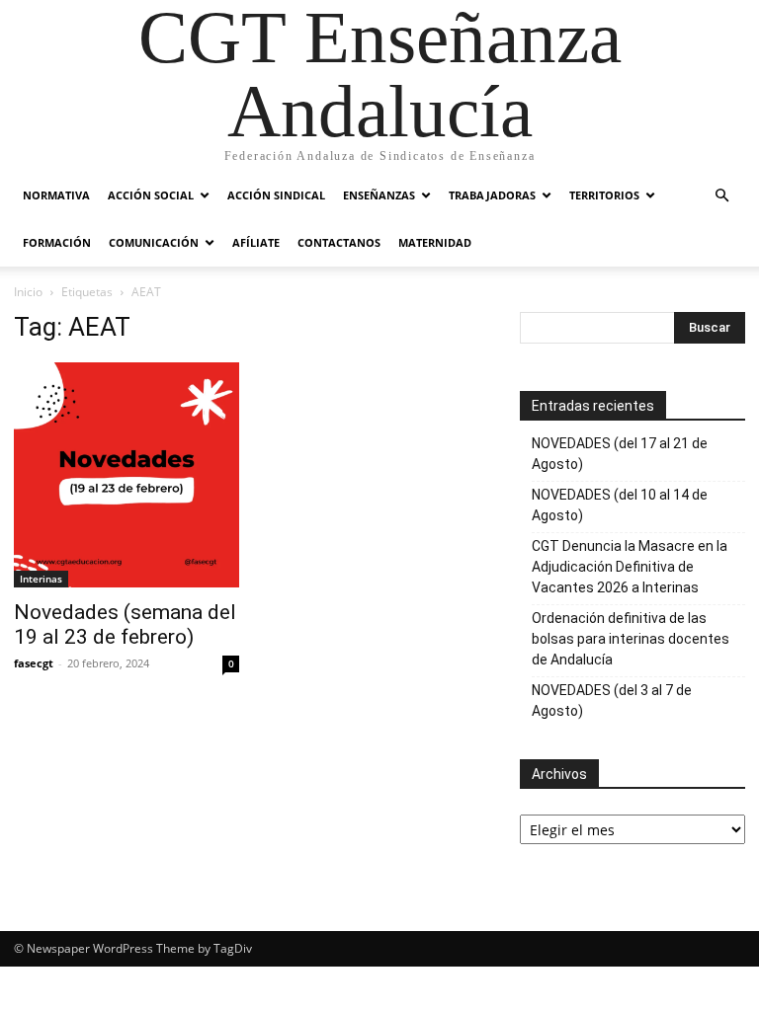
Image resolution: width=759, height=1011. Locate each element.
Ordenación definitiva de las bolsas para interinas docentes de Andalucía (630, 638)
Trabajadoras (492, 195)
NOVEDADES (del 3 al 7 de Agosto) (612, 700)
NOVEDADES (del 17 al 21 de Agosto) (620, 453)
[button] (721, 196)
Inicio (28, 291)
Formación (57, 242)
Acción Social (151, 195)
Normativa (56, 195)
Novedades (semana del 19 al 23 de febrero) (125, 624)
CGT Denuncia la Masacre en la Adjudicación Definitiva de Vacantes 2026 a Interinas (629, 566)
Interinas (41, 578)
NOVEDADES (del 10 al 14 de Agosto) (620, 505)
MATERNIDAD (434, 242)
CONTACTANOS (338, 242)
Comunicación (154, 242)
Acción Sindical (276, 195)
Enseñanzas (379, 195)
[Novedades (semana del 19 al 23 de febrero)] (126, 474)
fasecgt (33, 663)
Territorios (604, 195)
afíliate (256, 242)
